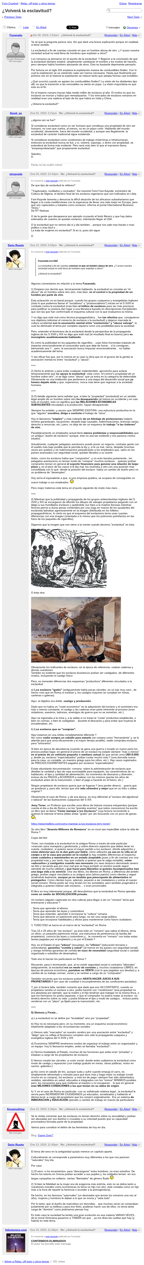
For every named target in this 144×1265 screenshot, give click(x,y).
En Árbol (41, 27)
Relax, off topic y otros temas (38, 3)
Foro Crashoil (10, 3)
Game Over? (45, 1135)
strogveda (15, 174)
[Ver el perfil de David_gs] (16, 133)
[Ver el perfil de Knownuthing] (16, 1129)
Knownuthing (16, 1109)
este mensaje (52, 181)
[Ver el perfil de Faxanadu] (16, 55)
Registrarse (135, 3)
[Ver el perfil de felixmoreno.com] (16, 1250)
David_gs (16, 113)
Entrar (123, 3)
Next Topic (133, 17)
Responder (111, 35)
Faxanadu (16, 35)
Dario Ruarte (16, 245)
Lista (26, 27)
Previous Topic (13, 17)
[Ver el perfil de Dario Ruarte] (16, 265)
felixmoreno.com (16, 1230)
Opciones (132, 27)
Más (134, 35)
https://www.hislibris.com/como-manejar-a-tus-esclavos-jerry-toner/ (70, 823)
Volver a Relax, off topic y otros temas (26, 1261)
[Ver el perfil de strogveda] (16, 194)
